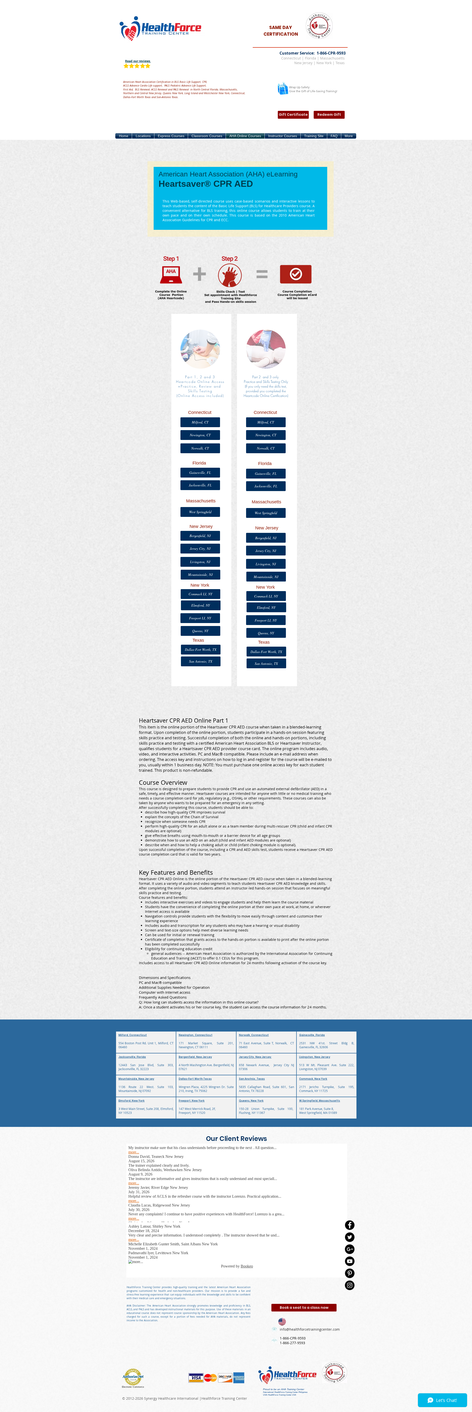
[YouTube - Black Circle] (349, 1261)
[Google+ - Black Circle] (349, 1249)
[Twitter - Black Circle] (349, 1237)
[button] (143, 136)
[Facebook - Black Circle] (349, 1225)
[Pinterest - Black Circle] (349, 1273)
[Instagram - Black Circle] (349, 1285)
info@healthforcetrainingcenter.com (310, 1329)
